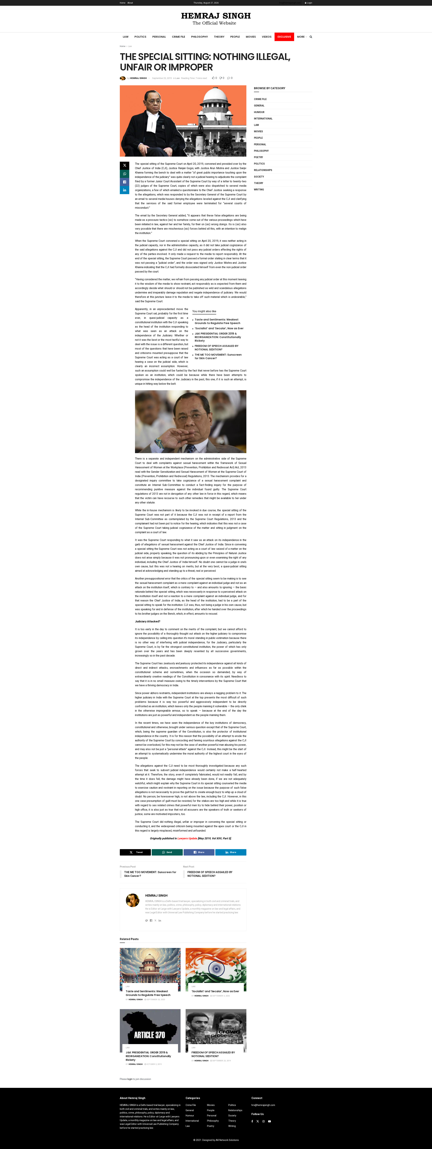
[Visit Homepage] (216, 19)
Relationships (263, 170)
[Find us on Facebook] (252, 1121)
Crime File (178, 37)
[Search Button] (311, 37)
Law (125, 37)
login (129, 1079)
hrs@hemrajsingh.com (290, 2)
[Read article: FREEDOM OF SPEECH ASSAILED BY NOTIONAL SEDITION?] (216, 1031)
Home (122, 2)
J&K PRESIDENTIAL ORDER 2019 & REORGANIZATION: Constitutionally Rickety (218, 337)
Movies (251, 37)
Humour (259, 112)
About (130, 2)
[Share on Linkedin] (124, 190)
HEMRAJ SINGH (138, 78)
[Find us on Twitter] (257, 1121)
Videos (267, 37)
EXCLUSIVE (284, 37)
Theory (219, 37)
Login (309, 2)
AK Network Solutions (227, 1140)
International (263, 118)
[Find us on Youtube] (269, 1121)
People (235, 37)
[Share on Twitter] (124, 166)
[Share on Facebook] (124, 182)
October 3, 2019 (153, 1064)
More (301, 37)
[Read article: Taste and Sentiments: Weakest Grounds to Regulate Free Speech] (150, 969)
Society (259, 177)
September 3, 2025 (221, 995)
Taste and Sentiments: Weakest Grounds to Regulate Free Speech (217, 321)
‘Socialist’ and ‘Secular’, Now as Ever (219, 328)
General (259, 105)
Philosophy (199, 37)
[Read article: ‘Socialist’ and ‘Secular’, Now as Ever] (216, 969)
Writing (259, 189)
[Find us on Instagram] (263, 1121)
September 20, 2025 (155, 999)
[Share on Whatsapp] (124, 174)
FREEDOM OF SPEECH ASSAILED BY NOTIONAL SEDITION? (216, 347)
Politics (140, 37)
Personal (159, 37)
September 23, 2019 (162, 78)
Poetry (258, 157)
